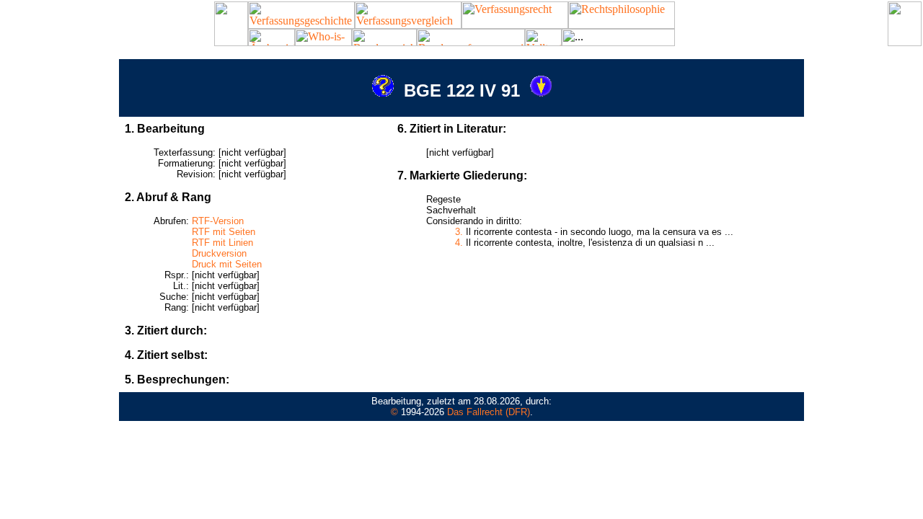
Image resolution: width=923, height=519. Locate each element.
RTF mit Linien (222, 242)
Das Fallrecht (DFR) (488, 412)
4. (459, 242)
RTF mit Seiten (223, 231)
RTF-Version (218, 221)
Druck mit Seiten (227, 264)
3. (459, 231)
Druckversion (219, 253)
